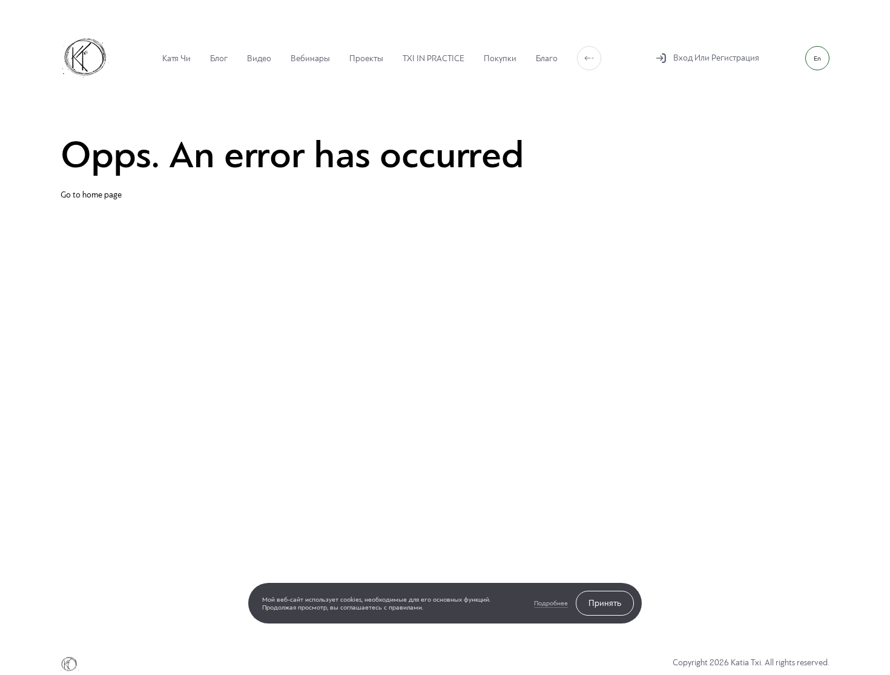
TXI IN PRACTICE (433, 57)
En (817, 58)
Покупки (500, 57)
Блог (219, 57)
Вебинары (310, 57)
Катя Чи (176, 57)
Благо (547, 57)
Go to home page (91, 194)
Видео (259, 57)
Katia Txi (85, 58)
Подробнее (551, 603)
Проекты (366, 57)
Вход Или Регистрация (716, 57)
